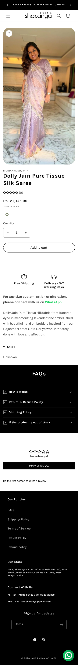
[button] (8, 15)
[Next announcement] (71, 5)
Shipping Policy (18, 519)
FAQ (11, 510)
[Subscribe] (61, 625)
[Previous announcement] (7, 5)
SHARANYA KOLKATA (43, 658)
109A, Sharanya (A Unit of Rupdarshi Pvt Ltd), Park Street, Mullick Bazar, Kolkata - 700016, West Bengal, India (37, 572)
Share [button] (11, 346)
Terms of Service (19, 528)
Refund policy (17, 547)
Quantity (8, 223)
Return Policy (17, 537)
